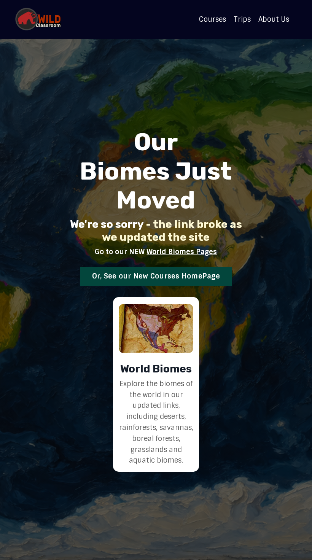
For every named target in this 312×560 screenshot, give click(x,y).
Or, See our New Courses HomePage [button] (156, 276)
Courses (212, 19)
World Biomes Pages (181, 251)
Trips (242, 19)
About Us (273, 19)
